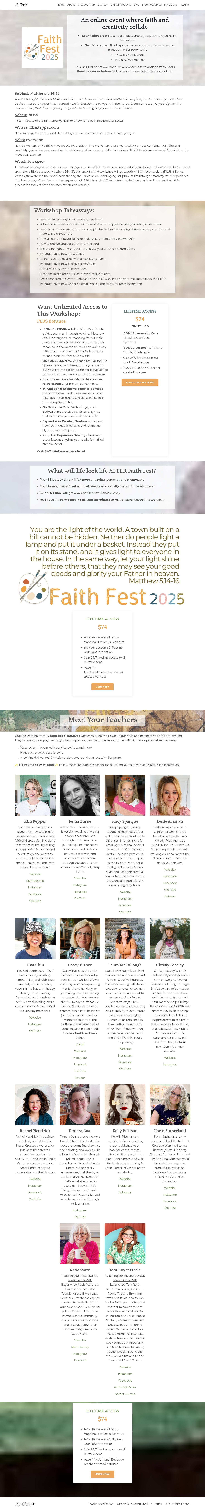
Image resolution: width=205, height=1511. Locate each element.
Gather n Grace (125, 1394)
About (71, 4)
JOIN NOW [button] (102, 1474)
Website (35, 874)
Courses (103, 4)
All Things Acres (125, 1387)
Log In (185, 4)
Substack (125, 1192)
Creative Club (86, 4)
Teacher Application (101, 1504)
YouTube (35, 901)
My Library (170, 4)
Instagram (35, 887)
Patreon (170, 896)
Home (61, 4)
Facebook (35, 894)
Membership (35, 880)
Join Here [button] (102, 686)
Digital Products (120, 4)
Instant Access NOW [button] (140, 382)
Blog (136, 4)
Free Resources (151, 4)
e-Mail (80, 1044)
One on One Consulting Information (139, 1504)
